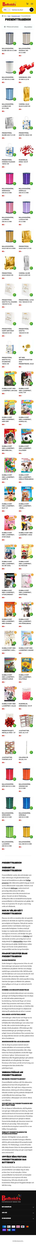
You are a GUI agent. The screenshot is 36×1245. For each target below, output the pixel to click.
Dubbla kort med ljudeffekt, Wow (25, 534)
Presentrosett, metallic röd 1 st (8, 731)
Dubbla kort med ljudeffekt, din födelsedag (25, 621)
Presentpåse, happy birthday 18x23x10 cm (8, 331)
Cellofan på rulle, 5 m (23, 758)
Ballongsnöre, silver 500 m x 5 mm (9, 49)
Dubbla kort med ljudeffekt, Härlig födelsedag (26, 477)
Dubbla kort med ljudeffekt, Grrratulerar (8, 677)
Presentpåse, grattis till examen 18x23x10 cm (9, 302)
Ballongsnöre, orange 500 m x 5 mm (25, 786)
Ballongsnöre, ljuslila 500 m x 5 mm (25, 219)
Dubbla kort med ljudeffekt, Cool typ (25, 390)
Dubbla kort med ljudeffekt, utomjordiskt (8, 592)
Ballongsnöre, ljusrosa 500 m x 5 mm (8, 219)
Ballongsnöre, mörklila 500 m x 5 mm (25, 191)
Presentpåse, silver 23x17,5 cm (8, 134)
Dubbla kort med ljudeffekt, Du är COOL (8, 563)
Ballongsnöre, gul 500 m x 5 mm (25, 843)
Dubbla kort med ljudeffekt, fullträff (25, 448)
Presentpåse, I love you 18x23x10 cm (26, 301)
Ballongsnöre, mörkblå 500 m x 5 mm (25, 815)
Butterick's (20, 1241)
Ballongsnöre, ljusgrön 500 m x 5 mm (8, 844)
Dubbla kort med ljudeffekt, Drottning (25, 592)
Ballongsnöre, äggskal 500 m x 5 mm (25, 50)
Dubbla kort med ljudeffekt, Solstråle (25, 677)
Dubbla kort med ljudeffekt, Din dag (9, 389)
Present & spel (16, 16)
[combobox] (22, 9)
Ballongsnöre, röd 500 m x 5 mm (8, 785)
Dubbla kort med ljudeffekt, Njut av (8, 506)
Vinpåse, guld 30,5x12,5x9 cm (24, 105)
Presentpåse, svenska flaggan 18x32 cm (8, 162)
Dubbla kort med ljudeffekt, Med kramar (8, 621)
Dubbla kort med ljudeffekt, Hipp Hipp (8, 419)
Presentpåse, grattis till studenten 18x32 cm (7, 361)
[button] (32, 4)
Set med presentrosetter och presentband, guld (26, 361)
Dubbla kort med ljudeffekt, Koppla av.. (25, 419)
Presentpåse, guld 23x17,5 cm (25, 247)
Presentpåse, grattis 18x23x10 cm (24, 331)
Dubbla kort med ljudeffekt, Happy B (8, 477)
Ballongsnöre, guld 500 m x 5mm (8, 247)
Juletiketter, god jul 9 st (24, 731)
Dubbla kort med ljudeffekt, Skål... (9, 649)
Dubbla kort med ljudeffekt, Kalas (9, 705)
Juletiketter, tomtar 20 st (7, 758)
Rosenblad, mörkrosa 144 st (25, 705)
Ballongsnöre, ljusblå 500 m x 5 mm (8, 106)
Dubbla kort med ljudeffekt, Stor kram (8, 535)
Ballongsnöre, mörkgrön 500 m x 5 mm (8, 815)
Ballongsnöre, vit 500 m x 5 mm (8, 78)
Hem (5, 16)
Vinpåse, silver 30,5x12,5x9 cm (24, 274)
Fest (9, 16)
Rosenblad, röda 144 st (23, 161)
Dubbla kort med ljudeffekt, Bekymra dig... (8, 448)
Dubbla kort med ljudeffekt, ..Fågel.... (25, 506)
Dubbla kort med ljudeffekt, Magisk (26, 649)
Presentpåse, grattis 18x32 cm (25, 134)
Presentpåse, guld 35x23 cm (7, 274)
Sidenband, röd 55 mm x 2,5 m (25, 78)
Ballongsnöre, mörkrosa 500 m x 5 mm (8, 191)
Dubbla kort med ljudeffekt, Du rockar (25, 563)
